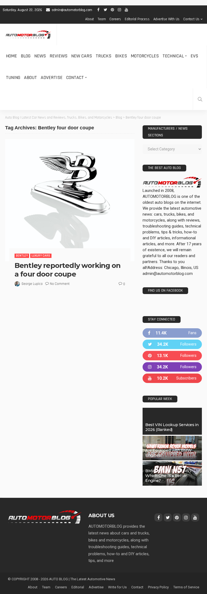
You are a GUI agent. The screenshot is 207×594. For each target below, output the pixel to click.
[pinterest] (172, 355)
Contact (75, 77)
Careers (115, 19)
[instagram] (172, 367)
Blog (25, 56)
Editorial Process (137, 19)
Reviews (58, 56)
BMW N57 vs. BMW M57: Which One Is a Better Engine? (168, 475)
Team (102, 19)
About (89, 19)
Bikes (121, 56)
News (40, 56)
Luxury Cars (41, 256)
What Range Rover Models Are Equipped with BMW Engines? (170, 450)
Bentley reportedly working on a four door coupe (68, 269)
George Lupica (32, 284)
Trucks (103, 56)
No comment (60, 284)
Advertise (52, 77)
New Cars (81, 56)
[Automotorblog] (28, 34)
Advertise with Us (166, 19)
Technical (173, 56)
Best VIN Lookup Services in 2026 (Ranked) (171, 427)
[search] (200, 99)
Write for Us (117, 587)
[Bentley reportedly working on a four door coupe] (69, 200)
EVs (194, 56)
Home (11, 56)
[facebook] (172, 333)
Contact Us (191, 19)
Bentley (22, 256)
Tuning (13, 77)
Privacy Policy (158, 587)
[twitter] (172, 344)
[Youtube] (172, 378)
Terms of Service (186, 587)
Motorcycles (145, 56)
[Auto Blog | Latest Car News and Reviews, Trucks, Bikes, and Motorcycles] (45, 516)
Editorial (77, 587)
